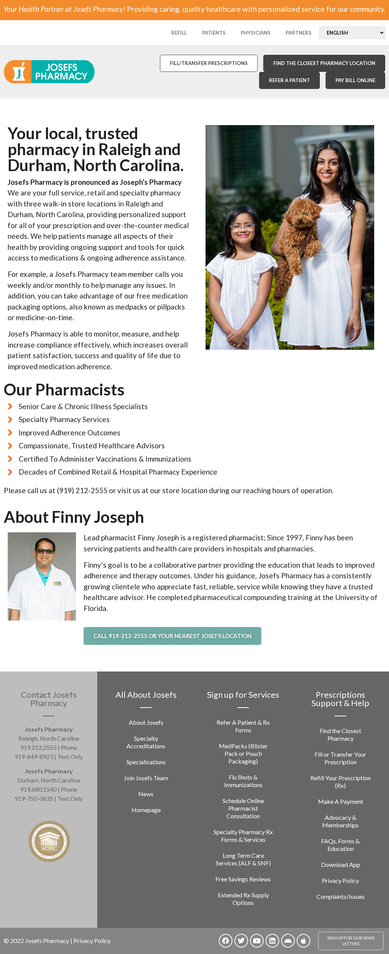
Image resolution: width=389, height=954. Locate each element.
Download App (340, 864)
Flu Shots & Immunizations (243, 780)
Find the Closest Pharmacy (340, 734)
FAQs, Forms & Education (340, 844)
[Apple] (303, 941)
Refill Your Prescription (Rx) (340, 781)
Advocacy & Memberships (340, 821)
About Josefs (146, 722)
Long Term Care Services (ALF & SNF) (243, 859)
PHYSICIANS (255, 33)
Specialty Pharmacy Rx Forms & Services (243, 835)
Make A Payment (340, 801)
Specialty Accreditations (146, 742)
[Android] (288, 941)
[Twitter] (241, 941)
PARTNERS (299, 33)
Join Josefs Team (146, 777)
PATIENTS (214, 33)
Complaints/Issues (340, 896)
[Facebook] (225, 941)
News (145, 793)
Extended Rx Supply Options (243, 898)
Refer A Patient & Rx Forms (243, 726)
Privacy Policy (340, 880)
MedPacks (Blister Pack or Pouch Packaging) (243, 753)
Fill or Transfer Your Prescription (340, 758)
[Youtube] (257, 941)
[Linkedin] (272, 941)
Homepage (146, 809)
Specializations (146, 761)
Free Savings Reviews (243, 879)
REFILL (179, 33)
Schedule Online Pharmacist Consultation (243, 808)
